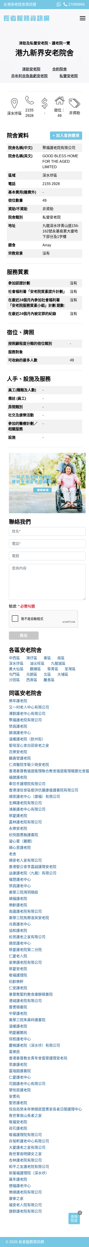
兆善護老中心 (20, 924)
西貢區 (31, 680)
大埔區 (62, 674)
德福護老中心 (20, 1186)
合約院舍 (59, 69)
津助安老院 (31, 69)
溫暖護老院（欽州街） (27, 739)
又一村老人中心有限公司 (29, 707)
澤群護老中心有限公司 (27, 714)
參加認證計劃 (19, 283)
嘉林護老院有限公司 (25, 822)
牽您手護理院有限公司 (27, 784)
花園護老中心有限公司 (27, 1084)
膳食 (12, 245)
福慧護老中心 (20, 879)
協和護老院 (18, 931)
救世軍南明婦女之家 (25, 1154)
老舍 (12, 854)
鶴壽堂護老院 (20, 758)
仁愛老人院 (18, 956)
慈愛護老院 (18, 816)
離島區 (49, 680)
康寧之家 (16, 1199)
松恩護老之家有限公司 (27, 937)
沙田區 (14, 680)
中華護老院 (18, 1013)
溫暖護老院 (18, 1026)
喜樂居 (14, 1052)
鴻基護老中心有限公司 (27, 809)
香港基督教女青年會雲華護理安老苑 (38, 1058)
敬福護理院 (18, 975)
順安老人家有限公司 (25, 860)
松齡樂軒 (16, 982)
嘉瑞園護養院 (20, 1071)
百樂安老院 (18, 752)
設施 (12, 437)
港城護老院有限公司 (25, 1001)
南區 (61, 658)
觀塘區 (35, 669)
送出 (24, 635)
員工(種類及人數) (22, 390)
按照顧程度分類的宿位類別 (30, 343)
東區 (47, 658)
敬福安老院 (18, 1122)
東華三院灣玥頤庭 (23, 892)
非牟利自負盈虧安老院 (29, 76)
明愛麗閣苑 (18, 1033)
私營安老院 (69, 76)
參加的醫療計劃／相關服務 (22, 426)
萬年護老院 (18, 1179)
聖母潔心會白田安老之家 (29, 745)
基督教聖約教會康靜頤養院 (31, 994)
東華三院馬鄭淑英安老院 (29, 918)
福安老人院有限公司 (25, 1205)
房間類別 (15, 407)
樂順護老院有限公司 (25, 1192)
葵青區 (52, 669)
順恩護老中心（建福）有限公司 (34, 797)
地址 (12, 226)
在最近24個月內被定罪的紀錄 (32, 314)
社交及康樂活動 (21, 415)
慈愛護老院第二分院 (25, 950)
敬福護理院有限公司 (25, 1135)
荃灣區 (70, 669)
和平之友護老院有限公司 (29, 1167)
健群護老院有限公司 (25, 1211)
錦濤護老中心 (20, 733)
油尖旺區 (37, 663)
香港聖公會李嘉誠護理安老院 (32, 867)
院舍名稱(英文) (20, 156)
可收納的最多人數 (22, 360)
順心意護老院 (20, 848)
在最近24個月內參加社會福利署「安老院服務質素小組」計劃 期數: (36, 302)
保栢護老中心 (20, 1039)
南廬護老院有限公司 (25, 911)
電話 (12, 184)
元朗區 (31, 674)
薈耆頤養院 (18, 1007)
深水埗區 (16, 663)
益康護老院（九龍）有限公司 (32, 873)
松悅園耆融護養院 (23, 835)
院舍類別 (15, 217)
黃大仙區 (16, 669)
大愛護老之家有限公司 (27, 1147)
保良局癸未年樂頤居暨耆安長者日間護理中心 (45, 1109)
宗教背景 (15, 253)
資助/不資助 (17, 209)
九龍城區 (58, 663)
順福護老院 (18, 899)
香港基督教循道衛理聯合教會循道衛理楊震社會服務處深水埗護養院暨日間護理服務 (47, 771)
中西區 (14, 658)
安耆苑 (14, 1096)
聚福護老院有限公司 (25, 720)
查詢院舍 (74, 1218)
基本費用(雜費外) (22, 192)
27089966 (76, 4)
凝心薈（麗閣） (21, 841)
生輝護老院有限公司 (25, 803)
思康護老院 (18, 1065)
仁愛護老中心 (20, 1077)
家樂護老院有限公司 (25, 962)
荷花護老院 (18, 1128)
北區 (47, 674)
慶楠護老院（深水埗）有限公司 (34, 1045)
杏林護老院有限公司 (25, 1160)
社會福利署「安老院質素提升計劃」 (37, 292)
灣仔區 (31, 658)
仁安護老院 (18, 988)
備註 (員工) (17, 398)
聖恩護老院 (18, 1103)
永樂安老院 (18, 828)
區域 (12, 175)
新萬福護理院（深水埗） (29, 1173)
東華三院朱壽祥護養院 (27, 1020)
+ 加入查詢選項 (66, 135)
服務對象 (15, 352)
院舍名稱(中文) (20, 148)
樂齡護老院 (18, 905)
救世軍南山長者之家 (25, 1116)
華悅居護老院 (20, 1090)
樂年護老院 (18, 701)
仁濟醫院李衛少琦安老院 (29, 765)
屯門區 (14, 674)
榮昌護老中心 (20, 886)
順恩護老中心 (20, 943)
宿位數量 (15, 200)
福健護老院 (18, 777)
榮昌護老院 (18, 726)
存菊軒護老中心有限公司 (29, 1141)
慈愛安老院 (18, 969)
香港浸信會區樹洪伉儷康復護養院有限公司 (43, 790)
